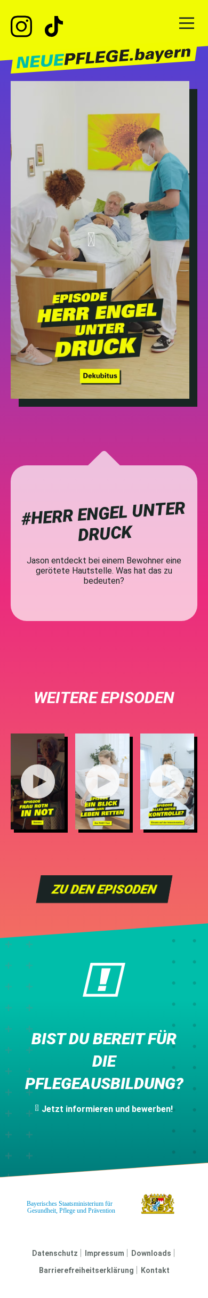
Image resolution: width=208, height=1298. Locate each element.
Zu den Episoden (104, 889)
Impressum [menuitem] (104, 1253)
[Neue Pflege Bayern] (104, 58)
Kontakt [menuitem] (155, 1270)
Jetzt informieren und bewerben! (107, 1109)
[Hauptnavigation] (186, 24)
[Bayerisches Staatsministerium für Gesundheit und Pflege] (104, 1203)
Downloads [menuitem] (151, 1253)
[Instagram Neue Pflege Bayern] (27, 27)
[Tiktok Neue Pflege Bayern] (54, 27)
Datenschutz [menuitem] (55, 1253)
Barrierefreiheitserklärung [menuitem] (86, 1270)
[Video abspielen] (100, 239)
